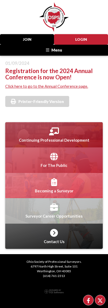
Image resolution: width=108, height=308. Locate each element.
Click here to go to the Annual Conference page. (46, 86)
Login (81, 39)
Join (27, 39)
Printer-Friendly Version (41, 101)
